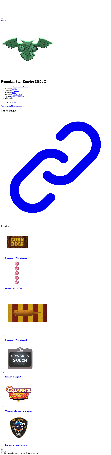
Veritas (13, 102)
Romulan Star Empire (20, 87)
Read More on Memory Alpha (11, 106)
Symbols (4, 20)
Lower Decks (17, 95)
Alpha (14, 89)
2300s (16, 91)
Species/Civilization (17, 97)
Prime (14, 93)
